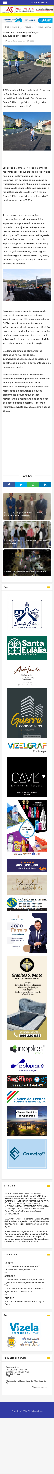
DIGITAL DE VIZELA (39, 3)
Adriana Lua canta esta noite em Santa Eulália (25, 571)
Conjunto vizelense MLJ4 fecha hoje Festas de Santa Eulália (26, 542)
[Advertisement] (27, 443)
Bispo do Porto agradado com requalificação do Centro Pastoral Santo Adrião (26, 514)
